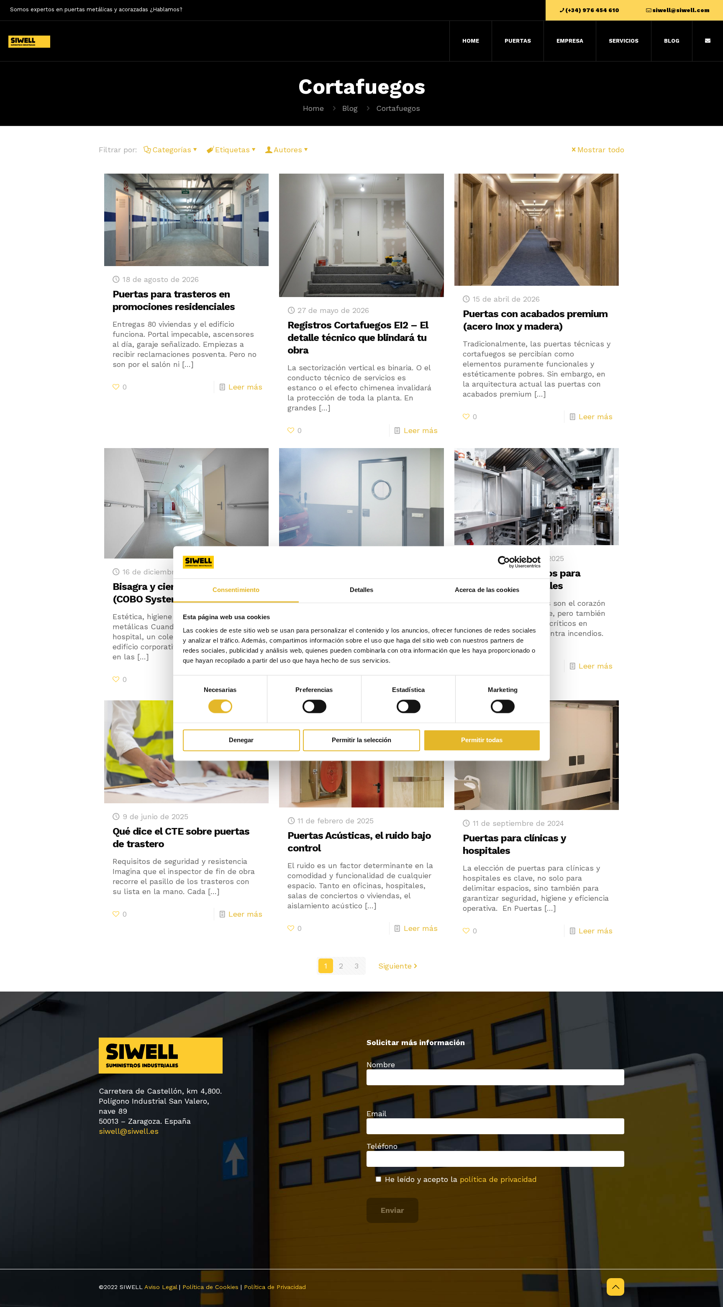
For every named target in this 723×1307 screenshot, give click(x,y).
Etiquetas (232, 149)
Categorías (171, 149)
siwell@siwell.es (129, 1131)
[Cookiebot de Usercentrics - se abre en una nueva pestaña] (504, 562)
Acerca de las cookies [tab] (487, 589)
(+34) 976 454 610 (592, 10)
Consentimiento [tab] (236, 589)
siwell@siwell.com (681, 10)
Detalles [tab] (362, 589)
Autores (288, 149)
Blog (350, 108)
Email (377, 1113)
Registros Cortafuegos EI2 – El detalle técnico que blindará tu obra (357, 337)
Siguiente (395, 965)
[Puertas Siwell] (29, 41)
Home (313, 108)
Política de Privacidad (275, 1287)
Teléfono (382, 1146)
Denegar (241, 739)
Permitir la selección (361, 739)
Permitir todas (482, 739)
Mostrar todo (600, 149)
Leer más (245, 386)
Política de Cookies (210, 1287)
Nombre (381, 1064)
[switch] (314, 706)
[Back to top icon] (615, 1287)
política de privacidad (498, 1179)
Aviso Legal (160, 1287)
